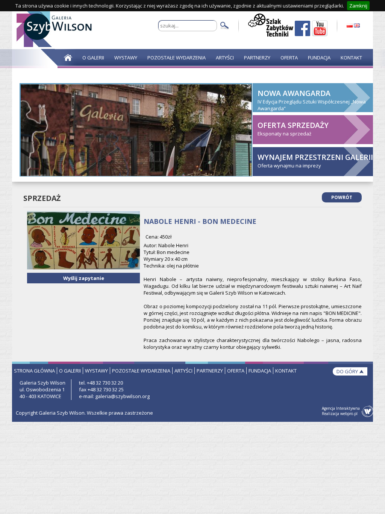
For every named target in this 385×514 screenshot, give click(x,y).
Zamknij (358, 5)
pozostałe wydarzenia (141, 370)
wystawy (96, 370)
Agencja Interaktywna (341, 408)
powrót (341, 197)
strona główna (34, 370)
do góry (347, 371)
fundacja (260, 370)
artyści (183, 370)
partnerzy (210, 370)
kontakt (286, 370)
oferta (235, 370)
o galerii (70, 370)
